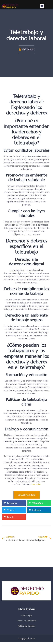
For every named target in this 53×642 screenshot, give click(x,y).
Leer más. (35, 484)
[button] (42, 6)
